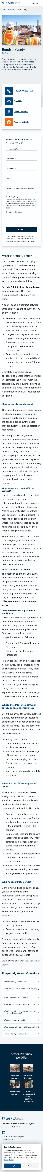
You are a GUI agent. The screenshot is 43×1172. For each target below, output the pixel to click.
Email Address (11, 159)
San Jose (5, 53)
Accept (12, 1166)
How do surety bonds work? (15, 981)
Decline (31, 1166)
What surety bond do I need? (16, 997)
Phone (9, 178)
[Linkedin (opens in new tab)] (4, 1133)
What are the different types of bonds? (20, 1004)
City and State (11, 169)
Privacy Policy (8, 1160)
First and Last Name (14, 149)
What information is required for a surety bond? (20, 989)
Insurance (11, 10)
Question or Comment (14, 212)
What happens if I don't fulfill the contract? (21, 1027)
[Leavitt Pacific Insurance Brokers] (11, 3)
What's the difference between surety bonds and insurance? (19, 1012)
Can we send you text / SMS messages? (21, 188)
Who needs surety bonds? (14, 1020)
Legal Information (7, 1139)
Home (4, 10)
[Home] (12, 1118)
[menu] (40, 3)
